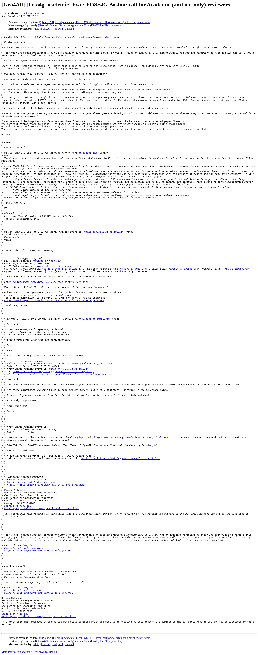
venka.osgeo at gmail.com (130, 268)
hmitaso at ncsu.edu (33, 13)
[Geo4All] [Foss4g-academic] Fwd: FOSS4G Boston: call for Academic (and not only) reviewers (96, 22)
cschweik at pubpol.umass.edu (88, 37)
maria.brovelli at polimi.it (103, 232)
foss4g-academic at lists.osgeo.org (56, 266)
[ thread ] (46, 28)
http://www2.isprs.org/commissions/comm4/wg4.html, (128, 437)
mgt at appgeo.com (85, 153)
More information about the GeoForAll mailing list (29, 651)
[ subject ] (57, 28)
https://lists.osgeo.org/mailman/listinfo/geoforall (39, 550)
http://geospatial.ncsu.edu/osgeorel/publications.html (41, 508)
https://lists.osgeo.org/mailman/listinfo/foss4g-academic (46, 484)
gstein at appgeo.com (184, 268)
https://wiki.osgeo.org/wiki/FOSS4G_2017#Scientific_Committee (46, 282)
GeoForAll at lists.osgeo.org (24, 548)
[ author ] (69, 28)
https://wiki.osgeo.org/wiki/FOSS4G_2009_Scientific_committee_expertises (54, 300)
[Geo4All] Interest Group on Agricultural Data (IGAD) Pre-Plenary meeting (80, 25)
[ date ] (37, 28)
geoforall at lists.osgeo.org (32, 371)
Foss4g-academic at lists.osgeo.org (31, 482)
